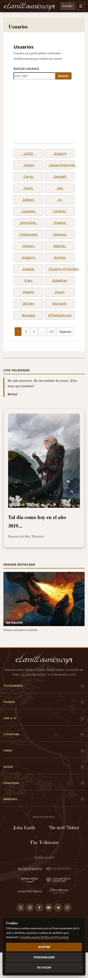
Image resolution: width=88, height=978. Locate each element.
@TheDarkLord (59, 315)
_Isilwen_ (28, 200)
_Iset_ (59, 188)
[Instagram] (30, 907)
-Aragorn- (28, 257)
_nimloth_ (59, 211)
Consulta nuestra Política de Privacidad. (44, 937)
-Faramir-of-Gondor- (60, 269)
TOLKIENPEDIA (13, 685)
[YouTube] (49, 907)
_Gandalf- (59, 177)
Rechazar (44, 967)
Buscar (63, 76)
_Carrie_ (28, 177)
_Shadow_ (59, 223)
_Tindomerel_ (28, 234)
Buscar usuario (26, 68)
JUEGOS (8, 766)
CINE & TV (9, 718)
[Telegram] (58, 907)
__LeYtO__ (28, 154)
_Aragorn (60, 154)
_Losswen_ (28, 211)
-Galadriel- (59, 280)
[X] (20, 907)
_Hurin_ (28, 188)
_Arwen (28, 165)
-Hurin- (59, 292)
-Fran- (28, 280)
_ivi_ (59, 200)
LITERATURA (11, 734)
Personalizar (44, 957)
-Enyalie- (28, 269)
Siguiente (65, 331)
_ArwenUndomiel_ (60, 165)
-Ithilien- (28, 304)
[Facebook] (39, 907)
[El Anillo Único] (29, 6)
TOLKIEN (9, 702)
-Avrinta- (59, 257)
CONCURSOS (11, 783)
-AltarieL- (60, 246)
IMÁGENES (10, 799)
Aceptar (44, 947)
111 (51, 331)
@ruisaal (28, 315)
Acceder (68, 6)
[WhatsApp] (67, 907)
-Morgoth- (59, 304)
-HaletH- (28, 292)
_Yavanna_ (59, 234)
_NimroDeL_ (28, 223)
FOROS (7, 750)
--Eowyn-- (28, 246)
